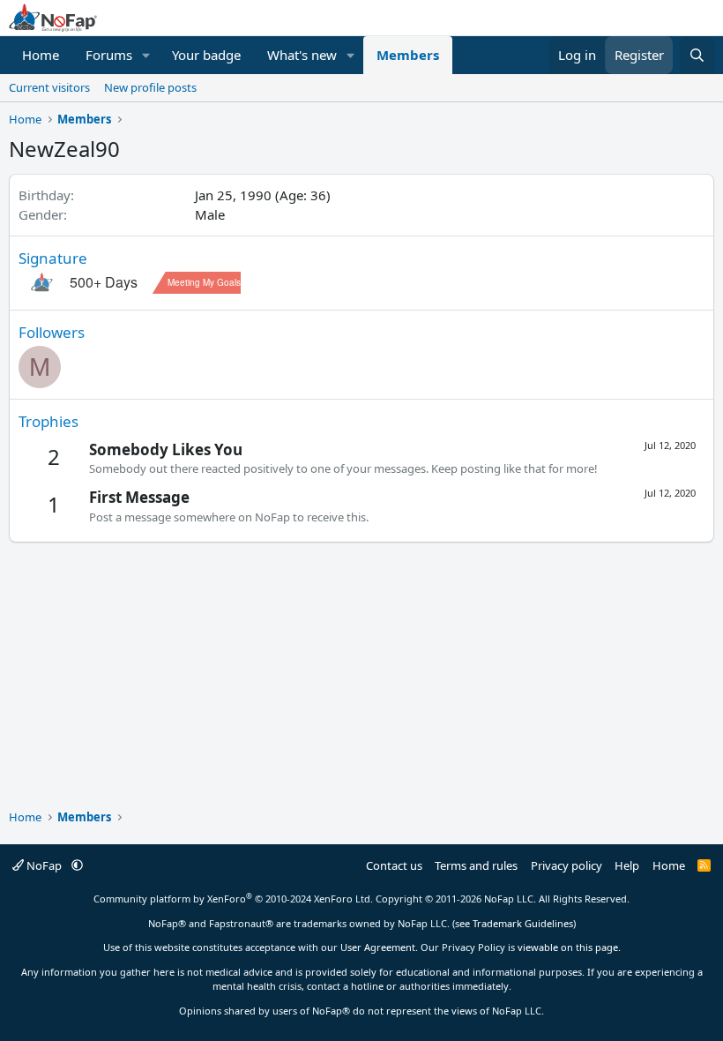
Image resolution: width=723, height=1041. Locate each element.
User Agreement (377, 947)
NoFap (44, 865)
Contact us (394, 865)
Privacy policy (566, 865)
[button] (146, 55)
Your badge (206, 55)
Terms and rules (476, 865)
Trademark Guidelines (523, 923)
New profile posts (150, 87)
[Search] (697, 55)
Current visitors (49, 87)
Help (627, 865)
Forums (109, 55)
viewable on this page (568, 947)
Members (407, 55)
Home (40, 55)
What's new (302, 55)
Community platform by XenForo (233, 898)
